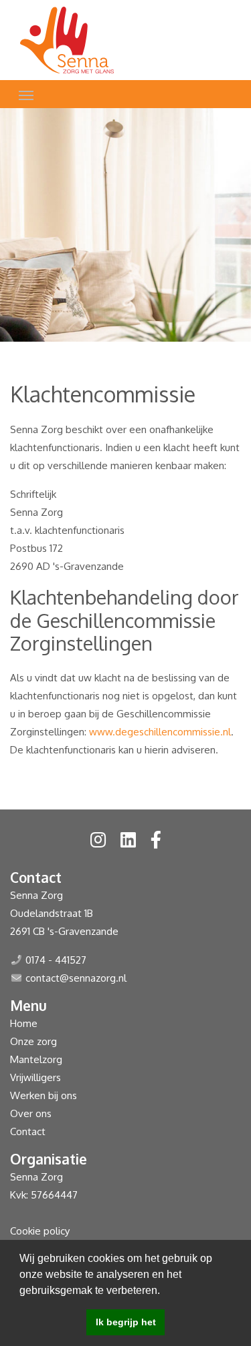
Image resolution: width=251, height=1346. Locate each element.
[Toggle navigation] (26, 94)
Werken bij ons (43, 1095)
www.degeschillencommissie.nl (160, 731)
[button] (165, 1291)
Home (23, 1023)
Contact (28, 1131)
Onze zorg (33, 1041)
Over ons (31, 1113)
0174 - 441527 (55, 960)
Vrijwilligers (35, 1077)
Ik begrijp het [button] (126, 1322)
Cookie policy (40, 1231)
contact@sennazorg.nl (76, 978)
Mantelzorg (36, 1059)
